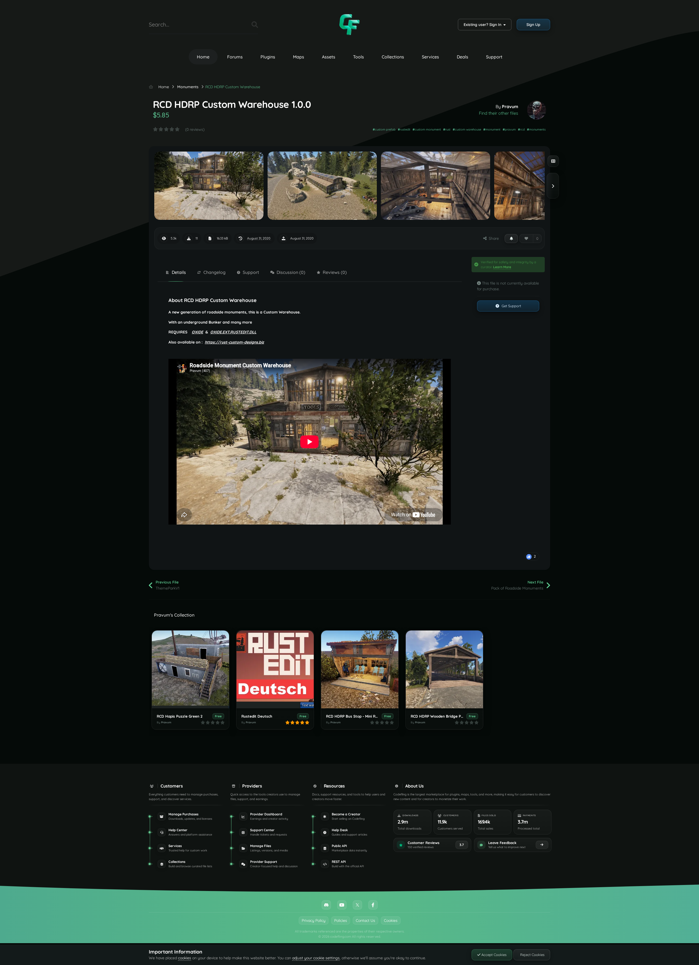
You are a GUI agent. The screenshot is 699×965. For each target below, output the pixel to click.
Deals (462, 57)
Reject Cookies (531, 954)
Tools (358, 57)
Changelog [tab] (214, 272)
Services (430, 57)
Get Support (510, 306)
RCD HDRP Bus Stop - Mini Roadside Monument (367, 716)
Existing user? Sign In (483, 24)
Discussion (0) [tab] (291, 272)
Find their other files (498, 113)
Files (240, 24)
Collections (393, 57)
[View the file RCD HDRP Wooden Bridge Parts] (444, 669)
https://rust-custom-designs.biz (234, 342)
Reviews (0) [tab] (335, 272)
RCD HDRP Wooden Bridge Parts (439, 716)
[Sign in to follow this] (511, 238)
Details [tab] (179, 272)
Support (494, 57)
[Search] (254, 24)
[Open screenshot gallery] (553, 161)
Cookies (391, 920)
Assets (328, 57)
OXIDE (197, 332)
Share (493, 238)
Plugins (267, 57)
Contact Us (365, 920)
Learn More (502, 267)
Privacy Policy (313, 920)
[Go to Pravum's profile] (536, 110)
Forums (235, 57)
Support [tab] (251, 272)
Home (203, 57)
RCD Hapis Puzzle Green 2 (180, 716)
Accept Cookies (493, 954)
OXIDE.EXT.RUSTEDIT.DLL (233, 332)
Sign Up (533, 24)
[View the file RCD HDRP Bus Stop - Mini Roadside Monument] (359, 669)
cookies (184, 957)
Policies (340, 920)
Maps (298, 57)
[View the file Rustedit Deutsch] (275, 669)
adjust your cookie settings (316, 957)
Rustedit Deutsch (256, 716)
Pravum (510, 106)
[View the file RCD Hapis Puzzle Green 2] (190, 669)
